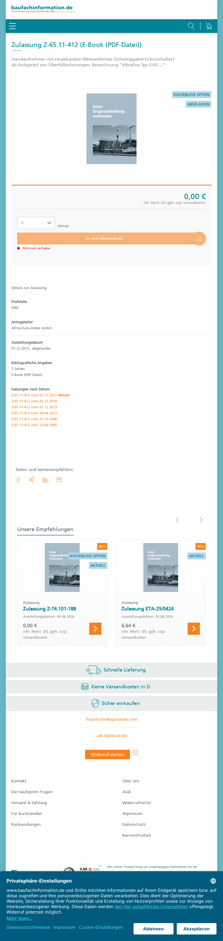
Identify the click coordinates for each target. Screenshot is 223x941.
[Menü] (100, 867)
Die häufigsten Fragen (32, 791)
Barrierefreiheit (136, 835)
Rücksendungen (26, 824)
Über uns (130, 781)
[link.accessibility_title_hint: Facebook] (18, 479)
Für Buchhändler (26, 813)
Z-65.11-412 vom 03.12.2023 (40, 395)
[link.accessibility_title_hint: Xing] (32, 479)
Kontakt (18, 781)
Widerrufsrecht (136, 802)
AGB (126, 791)
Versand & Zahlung (29, 802)
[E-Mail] (59, 479)
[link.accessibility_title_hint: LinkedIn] (45, 479)
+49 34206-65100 (111, 735)
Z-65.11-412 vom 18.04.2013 (34, 413)
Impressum (132, 813)
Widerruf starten (107, 754)
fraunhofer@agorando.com (111, 719)
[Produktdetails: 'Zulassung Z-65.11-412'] (111, 129)
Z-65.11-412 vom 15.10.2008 (34, 419)
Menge (63, 226)
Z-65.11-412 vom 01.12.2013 (34, 407)
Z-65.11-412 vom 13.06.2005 (34, 425)
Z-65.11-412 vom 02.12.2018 (34, 401)
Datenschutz (134, 824)
